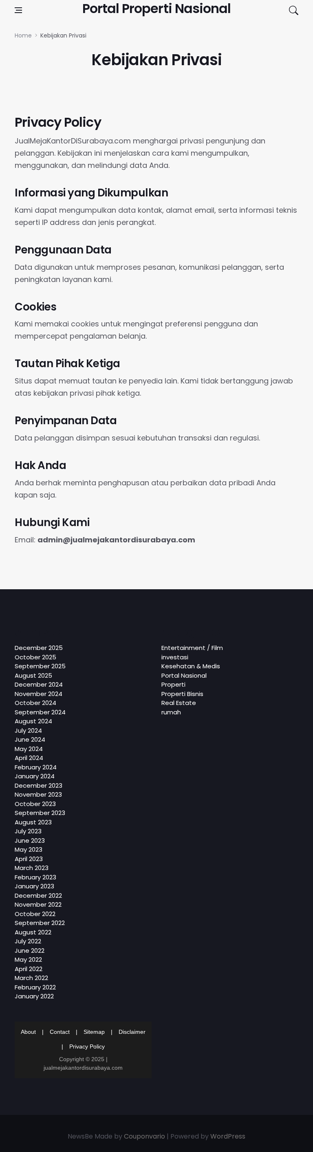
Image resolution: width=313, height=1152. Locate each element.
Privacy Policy (87, 1046)
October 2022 (35, 914)
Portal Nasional (184, 675)
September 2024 (40, 712)
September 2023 (40, 812)
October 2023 (35, 804)
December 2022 (38, 895)
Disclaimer (132, 1032)
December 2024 (39, 684)
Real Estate (178, 702)
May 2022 (28, 959)
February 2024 (36, 767)
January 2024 (35, 776)
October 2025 (35, 657)
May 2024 (29, 749)
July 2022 (28, 941)
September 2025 (40, 666)
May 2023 (28, 849)
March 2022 (31, 978)
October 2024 (35, 702)
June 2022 (29, 950)
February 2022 (35, 987)
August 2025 (33, 675)
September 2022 (40, 923)
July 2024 (28, 730)
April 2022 (28, 969)
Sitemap (94, 1032)
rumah (171, 712)
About (28, 1032)
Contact (60, 1032)
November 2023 (38, 794)
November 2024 (38, 693)
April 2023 (29, 859)
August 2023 (33, 822)
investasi (174, 657)
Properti (173, 684)
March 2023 (31, 867)
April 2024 (29, 757)
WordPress (227, 1136)
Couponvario (144, 1136)
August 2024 (33, 721)
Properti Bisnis (182, 693)
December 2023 (38, 785)
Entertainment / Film (192, 647)
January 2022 (34, 996)
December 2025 (39, 647)
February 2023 (35, 877)
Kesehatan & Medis (190, 666)
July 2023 (28, 831)
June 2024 (30, 739)
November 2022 (38, 904)
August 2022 (33, 932)
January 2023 (34, 886)
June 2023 (30, 840)
